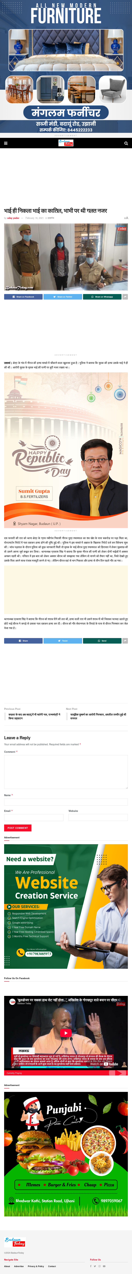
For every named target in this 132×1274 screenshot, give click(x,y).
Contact (52, 1266)
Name (8, 795)
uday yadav (13, 217)
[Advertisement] (66, 177)
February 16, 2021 (35, 217)
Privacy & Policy (36, 1266)
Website (73, 811)
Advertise (19, 1266)
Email (8, 811)
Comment (11, 751)
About (7, 1266)
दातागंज (51, 217)
